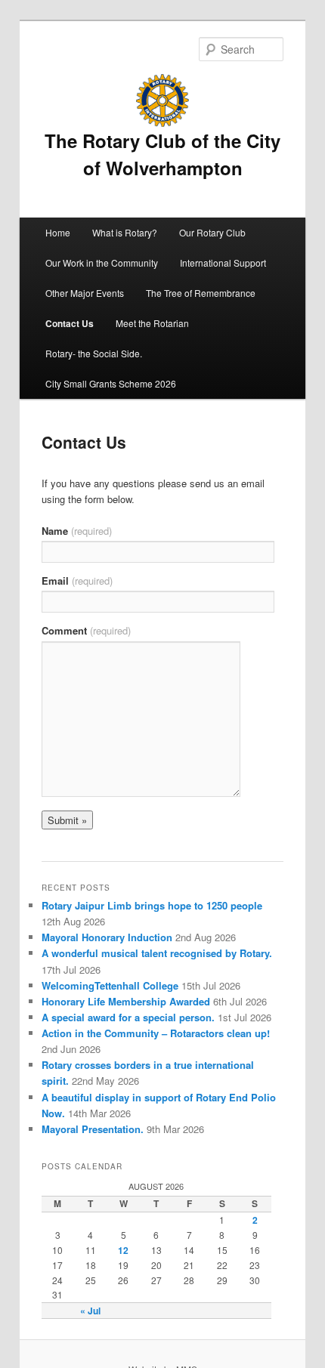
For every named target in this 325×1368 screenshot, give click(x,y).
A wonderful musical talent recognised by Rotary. (157, 953)
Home (57, 232)
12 (123, 1250)
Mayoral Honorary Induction (107, 937)
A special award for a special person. (128, 1017)
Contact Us (69, 323)
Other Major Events (84, 292)
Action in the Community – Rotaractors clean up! (156, 1033)
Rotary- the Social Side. (93, 353)
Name (77, 530)
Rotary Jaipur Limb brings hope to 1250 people (152, 905)
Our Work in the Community (101, 262)
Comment (86, 630)
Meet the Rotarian (152, 323)
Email (77, 580)
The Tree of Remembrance (200, 292)
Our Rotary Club (212, 232)
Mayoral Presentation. (93, 1129)
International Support (223, 262)
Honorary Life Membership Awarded (126, 1001)
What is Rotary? (124, 232)
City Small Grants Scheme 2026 (110, 383)
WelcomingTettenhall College (110, 985)
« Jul (90, 1310)
